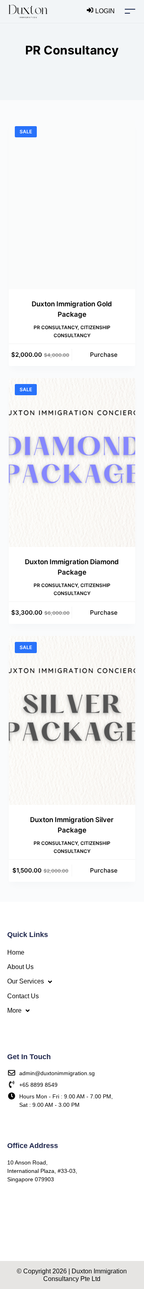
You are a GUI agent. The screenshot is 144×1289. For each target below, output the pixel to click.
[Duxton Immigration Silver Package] (72, 720)
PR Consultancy (56, 327)
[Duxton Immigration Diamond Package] (72, 462)
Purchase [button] (104, 354)
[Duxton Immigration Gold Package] (72, 204)
